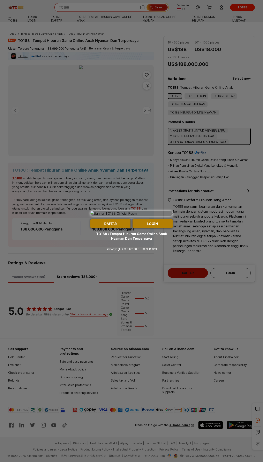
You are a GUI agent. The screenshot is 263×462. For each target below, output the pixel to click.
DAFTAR (110, 223)
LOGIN (152, 223)
